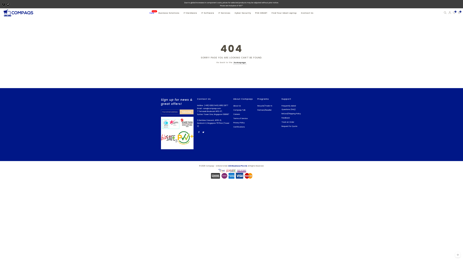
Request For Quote (289, 126)
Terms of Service (240, 118)
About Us (237, 106)
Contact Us (307, 13)
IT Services (224, 13)
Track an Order (288, 122)
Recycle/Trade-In (264, 106)
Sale (153, 12)
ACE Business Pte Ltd (237, 166)
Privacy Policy (239, 122)
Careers (236, 114)
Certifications (239, 127)
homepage (240, 62)
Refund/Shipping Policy (291, 113)
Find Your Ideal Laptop (284, 13)
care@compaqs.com (211, 108)
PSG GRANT (261, 13)
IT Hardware (190, 13)
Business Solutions (169, 13)
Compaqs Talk (239, 110)
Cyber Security (243, 13)
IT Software (207, 13)
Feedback (286, 118)
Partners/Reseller (264, 110)
